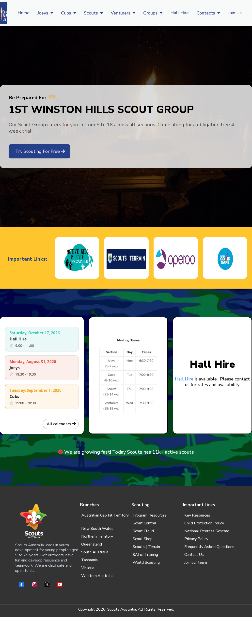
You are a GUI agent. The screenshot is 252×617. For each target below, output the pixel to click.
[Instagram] (34, 584)
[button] (51, 13)
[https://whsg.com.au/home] (3, 13)
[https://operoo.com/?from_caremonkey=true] (175, 259)
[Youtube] (59, 584)
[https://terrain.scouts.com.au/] (126, 259)
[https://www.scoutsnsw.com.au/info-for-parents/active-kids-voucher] (77, 259)
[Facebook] (21, 584)
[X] (47, 584)
